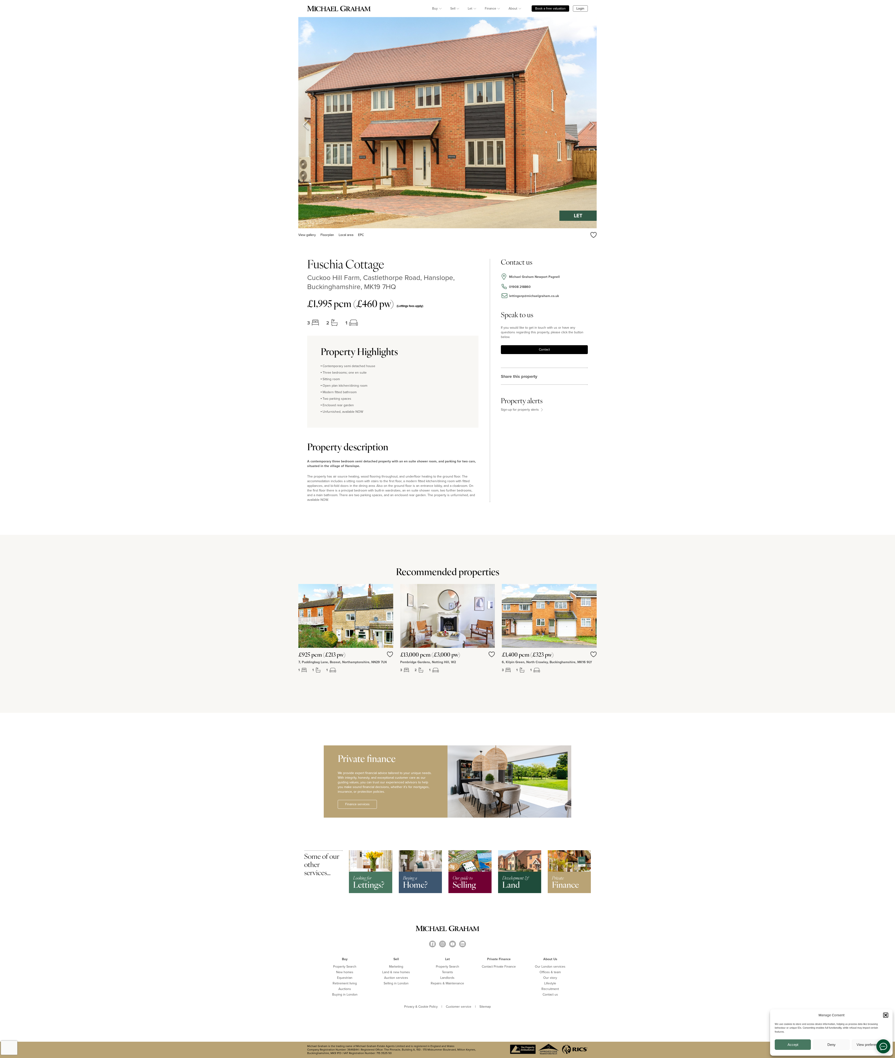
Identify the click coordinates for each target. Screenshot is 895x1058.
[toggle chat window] (883, 1046)
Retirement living (345, 983)
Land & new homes (396, 972)
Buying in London (345, 994)
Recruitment (550, 988)
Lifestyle (550, 983)
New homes (344, 972)
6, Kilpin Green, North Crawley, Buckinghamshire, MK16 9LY (547, 662)
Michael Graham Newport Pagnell (534, 276)
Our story (550, 977)
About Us (550, 959)
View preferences (870, 1045)
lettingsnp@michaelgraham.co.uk (534, 296)
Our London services (550, 966)
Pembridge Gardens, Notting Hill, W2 (428, 662)
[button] (885, 1015)
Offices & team (550, 972)
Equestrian (344, 977)
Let (470, 8)
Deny (831, 1045)
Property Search (344, 966)
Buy (435, 8)
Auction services (396, 977)
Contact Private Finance (499, 966)
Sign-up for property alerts (520, 409)
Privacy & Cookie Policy (421, 1006)
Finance (490, 8)
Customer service (458, 1006)
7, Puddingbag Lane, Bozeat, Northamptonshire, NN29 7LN (342, 662)
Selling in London (396, 983)
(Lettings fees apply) (410, 306)
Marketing (396, 966)
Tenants (447, 972)
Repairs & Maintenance (447, 983)
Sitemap (485, 1006)
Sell (452, 8)
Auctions (344, 988)
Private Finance (499, 959)
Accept (793, 1045)
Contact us (550, 994)
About (513, 8)
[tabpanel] (345, 632)
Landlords (447, 977)
